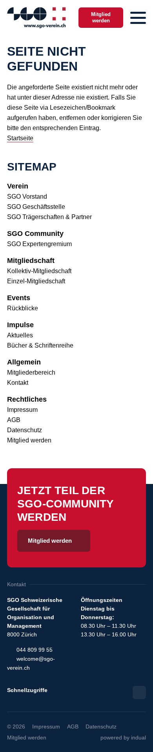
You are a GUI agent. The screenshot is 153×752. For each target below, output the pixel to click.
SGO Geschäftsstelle (36, 206)
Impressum (22, 409)
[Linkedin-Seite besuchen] (139, 692)
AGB (13, 420)
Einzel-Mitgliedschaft (36, 281)
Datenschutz (24, 430)
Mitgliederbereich (31, 372)
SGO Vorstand (27, 196)
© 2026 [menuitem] (16, 726)
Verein (17, 186)
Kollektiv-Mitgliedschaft (39, 271)
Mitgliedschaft (31, 261)
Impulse (20, 325)
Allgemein (24, 362)
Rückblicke (22, 308)
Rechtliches (27, 399)
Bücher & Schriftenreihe (40, 345)
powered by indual (123, 737)
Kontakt (17, 382)
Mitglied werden (29, 440)
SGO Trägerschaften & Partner (49, 217)
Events (18, 298)
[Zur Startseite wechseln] (36, 17)
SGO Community (35, 233)
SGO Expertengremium (39, 244)
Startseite (20, 138)
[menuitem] (76, 186)
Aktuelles (20, 335)
